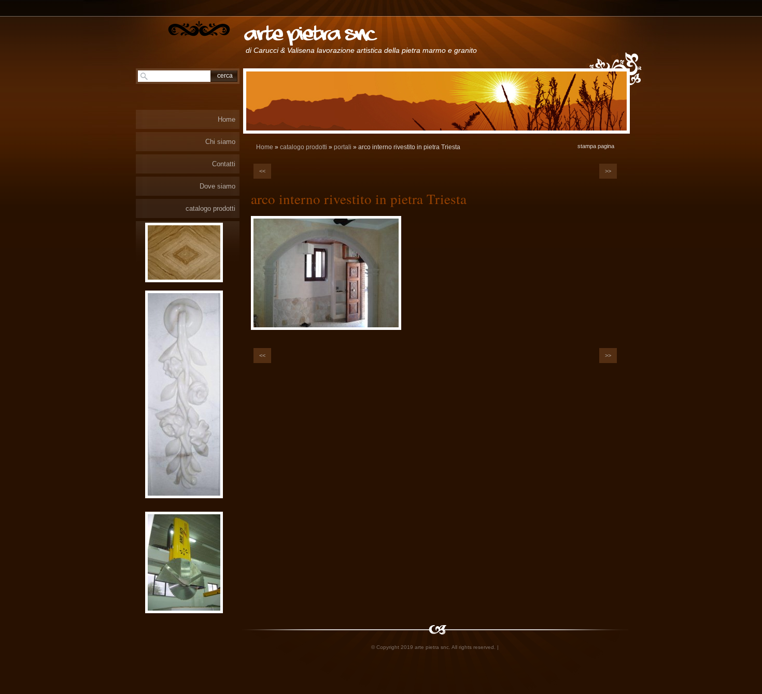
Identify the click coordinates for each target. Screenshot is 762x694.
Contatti (223, 164)
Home (264, 147)
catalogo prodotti (303, 147)
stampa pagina (595, 146)
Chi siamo (220, 142)
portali (342, 147)
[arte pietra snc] (199, 28)
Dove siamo (217, 186)
